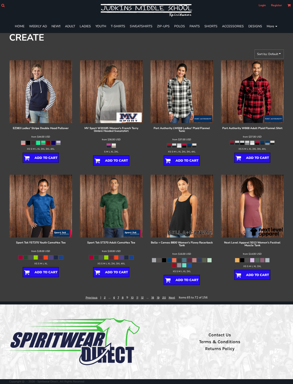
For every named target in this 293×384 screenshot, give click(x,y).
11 (137, 297)
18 (152, 297)
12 (142, 297)
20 (164, 297)
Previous (92, 297)
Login (262, 5)
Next (172, 297)
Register (276, 5)
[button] (3, 5)
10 (132, 297)
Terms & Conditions (219, 341)
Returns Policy (219, 348)
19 (158, 297)
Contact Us (220, 334)
